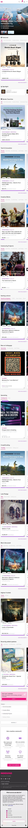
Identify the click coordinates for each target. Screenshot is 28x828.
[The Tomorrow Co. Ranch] (13, 264)
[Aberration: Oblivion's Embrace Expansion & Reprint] (13, 314)
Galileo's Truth (6, 528)
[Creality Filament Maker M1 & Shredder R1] (13, 117)
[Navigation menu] (26, 1)
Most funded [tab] (9, 447)
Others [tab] (24, 298)
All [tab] (1, 40)
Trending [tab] (3, 447)
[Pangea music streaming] (13, 413)
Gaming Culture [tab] (23, 40)
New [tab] (9, 398)
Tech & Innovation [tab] (7, 40)
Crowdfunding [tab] (14, 150)
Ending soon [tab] (15, 447)
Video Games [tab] (19, 298)
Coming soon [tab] (4, 398)
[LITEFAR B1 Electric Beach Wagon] (13, 55)
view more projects (22, 82)
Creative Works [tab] (15, 40)
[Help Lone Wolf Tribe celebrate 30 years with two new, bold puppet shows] (13, 215)
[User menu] (24, 2)
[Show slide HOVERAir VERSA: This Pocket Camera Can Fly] (4, 32)
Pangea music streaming (9, 430)
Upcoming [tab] (8, 150)
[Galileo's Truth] (13, 512)
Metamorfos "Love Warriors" (10, 380)
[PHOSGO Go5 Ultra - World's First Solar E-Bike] (13, 166)
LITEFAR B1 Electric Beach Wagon (11, 71)
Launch (13, 698)
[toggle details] (24, 80)
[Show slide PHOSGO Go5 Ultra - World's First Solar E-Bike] (11, 32)
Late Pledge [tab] (21, 150)
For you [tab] (2, 150)
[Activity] (22, 1)
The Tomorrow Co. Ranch (9, 280)
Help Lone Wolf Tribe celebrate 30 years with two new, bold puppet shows (11, 233)
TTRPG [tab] (13, 298)
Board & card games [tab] (5, 298)
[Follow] (3, 376)
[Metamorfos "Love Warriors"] (13, 363)
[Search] (19, 2)
